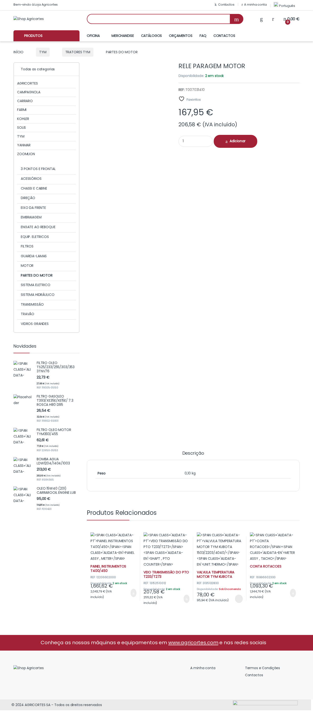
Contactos (226, 4)
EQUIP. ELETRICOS (35, 236)
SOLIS (21, 127)
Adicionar (238, 141)
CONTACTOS (224, 35)
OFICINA (93, 35)
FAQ (203, 35)
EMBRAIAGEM (31, 217)
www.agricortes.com (193, 642)
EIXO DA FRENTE (33, 207)
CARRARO (25, 100)
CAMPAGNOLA (28, 92)
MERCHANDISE (123, 35)
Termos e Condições (262, 667)
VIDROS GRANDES (35, 323)
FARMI (21, 109)
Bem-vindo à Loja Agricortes (35, 4)
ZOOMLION (26, 153)
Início (18, 52)
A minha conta (255, 4)
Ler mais (239, 599)
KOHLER (23, 118)
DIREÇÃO (28, 197)
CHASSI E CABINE (34, 188)
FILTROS (27, 246)
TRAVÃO (27, 313)
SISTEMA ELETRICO (35, 284)
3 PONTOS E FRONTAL (38, 168)
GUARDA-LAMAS (34, 256)
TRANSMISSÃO (32, 304)
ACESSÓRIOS (31, 178)
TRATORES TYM (77, 52)
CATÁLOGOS (151, 35)
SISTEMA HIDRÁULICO (37, 294)
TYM (42, 52)
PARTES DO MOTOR (37, 275)
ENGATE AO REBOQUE (38, 227)
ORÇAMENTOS (180, 35)
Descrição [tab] (193, 453)
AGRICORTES (27, 83)
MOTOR (27, 265)
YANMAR (24, 145)
